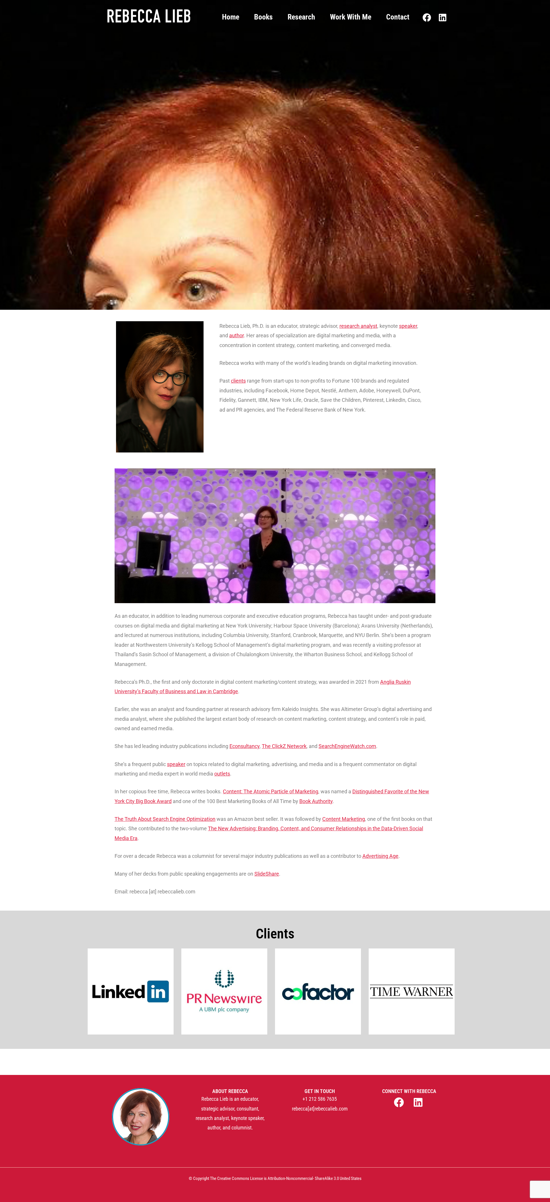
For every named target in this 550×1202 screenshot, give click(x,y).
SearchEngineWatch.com (347, 746)
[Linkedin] (442, 17)
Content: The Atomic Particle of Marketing (270, 791)
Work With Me (350, 17)
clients (238, 381)
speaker (408, 326)
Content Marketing (343, 819)
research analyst (358, 326)
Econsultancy (244, 746)
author (236, 335)
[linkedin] (419, 1102)
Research (301, 17)
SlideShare (266, 874)
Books (263, 17)
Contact (397, 17)
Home (230, 17)
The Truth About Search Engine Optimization (165, 819)
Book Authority (316, 801)
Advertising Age (380, 856)
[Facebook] (427, 17)
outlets (222, 774)
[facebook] (399, 1102)
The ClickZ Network (284, 746)
